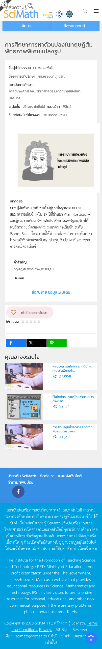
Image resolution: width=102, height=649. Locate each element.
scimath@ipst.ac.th (31, 635)
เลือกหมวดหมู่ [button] (73, 26)
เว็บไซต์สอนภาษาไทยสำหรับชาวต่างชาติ (73, 399)
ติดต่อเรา (47, 476)
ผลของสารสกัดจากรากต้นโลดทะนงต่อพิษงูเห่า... (72, 368)
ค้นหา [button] (26, 26)
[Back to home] (21, 10)
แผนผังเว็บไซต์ (70, 476)
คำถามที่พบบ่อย (21, 482)
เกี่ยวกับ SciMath (22, 476)
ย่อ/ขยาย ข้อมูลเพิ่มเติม (51, 292)
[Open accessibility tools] (91, 638)
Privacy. (45, 629)
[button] (96, 10)
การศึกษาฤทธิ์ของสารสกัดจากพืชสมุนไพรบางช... (72, 429)
